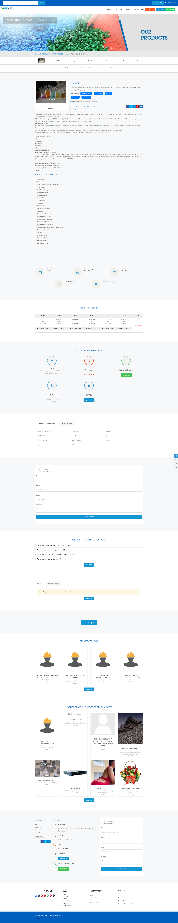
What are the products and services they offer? (54, 545)
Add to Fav (82, 68)
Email (38, 485)
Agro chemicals (98, 93)
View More (89, 598)
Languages (67, 424)
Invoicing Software (123, 898)
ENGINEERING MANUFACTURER (51, 54)
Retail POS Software (123, 901)
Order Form (108, 61)
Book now (160, 9)
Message (39, 504)
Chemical (67, 54)
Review (125, 61)
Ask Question (53, 584)
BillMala (121, 890)
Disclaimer (65, 903)
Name (38, 476)
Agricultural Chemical (86, 93)
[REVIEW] (176, 463)
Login (64, 894)
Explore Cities (94, 902)
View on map (52, 402)
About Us (56, 61)
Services (128, 9)
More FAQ (89, 565)
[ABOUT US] (176, 456)
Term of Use (66, 901)
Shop (91, 895)
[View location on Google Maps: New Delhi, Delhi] (32, 20)
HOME (109, 9)
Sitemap (37, 830)
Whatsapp (171, 9)
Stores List (93, 897)
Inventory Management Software (126, 904)
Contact (91, 61)
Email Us (90, 400)
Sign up (65, 891)
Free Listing (159, 2)
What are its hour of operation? (49, 559)
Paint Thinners (75, 97)
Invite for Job (95, 68)
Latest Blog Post (67, 905)
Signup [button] (174, 2)
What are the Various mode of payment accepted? (56, 554)
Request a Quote (110, 68)
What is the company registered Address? (53, 550)
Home (37, 54)
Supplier (94, 101)
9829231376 (90, 374)
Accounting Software (123, 895)
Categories (118, 9)
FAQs (138, 61)
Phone (38, 495)
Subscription (139, 9)
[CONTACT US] (176, 467)
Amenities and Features (47, 424)
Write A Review (68, 68)
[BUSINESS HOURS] (176, 459)
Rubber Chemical (86, 97)
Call (150, 9)
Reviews (37, 832)
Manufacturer (86, 101)
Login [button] (168, 2)
